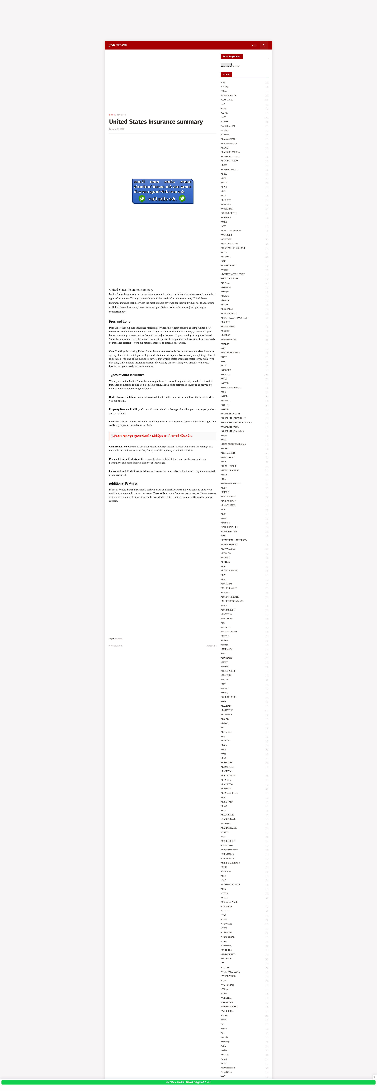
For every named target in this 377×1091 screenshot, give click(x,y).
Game (245, 435)
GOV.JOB (245, 374)
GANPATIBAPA (245, 339)
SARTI (245, 832)
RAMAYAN (245, 771)
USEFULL (245, 958)
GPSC (245, 378)
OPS (245, 701)
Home (112, 115)
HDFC (245, 448)
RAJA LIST (245, 762)
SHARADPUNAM (245, 849)
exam (245, 1028)
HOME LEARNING (245, 470)
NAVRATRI (245, 657)
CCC (245, 226)
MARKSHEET (245, 609)
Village (245, 989)
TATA (245, 919)
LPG (245, 575)
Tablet (245, 941)
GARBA (245, 343)
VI (245, 963)
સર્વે (245, 1076)
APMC (245, 112)
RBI (245, 797)
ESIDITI (245, 322)
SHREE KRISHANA (245, 862)
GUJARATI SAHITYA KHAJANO (245, 422)
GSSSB (245, 409)
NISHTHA (245, 675)
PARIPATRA (245, 710)
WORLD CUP (245, 1011)
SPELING (245, 871)
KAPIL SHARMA (245, 544)
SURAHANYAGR (245, 901)
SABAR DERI (245, 814)
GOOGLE (245, 370)
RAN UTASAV (245, 775)
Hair (245, 479)
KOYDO (245, 557)
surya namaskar (245, 1067)
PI (245, 727)
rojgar (245, 1063)
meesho (245, 1037)
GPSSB (245, 383)
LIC (245, 566)
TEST (245, 928)
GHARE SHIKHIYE (245, 352)
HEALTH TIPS (245, 452)
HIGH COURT (245, 457)
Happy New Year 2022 (245, 483)
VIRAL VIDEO (245, 976)
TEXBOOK (245, 932)
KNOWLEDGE (245, 548)
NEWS (245, 666)
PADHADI (245, 705)
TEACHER (245, 923)
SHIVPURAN (245, 854)
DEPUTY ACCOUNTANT (245, 274)
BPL (245, 191)
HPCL (245, 474)
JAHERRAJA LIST (245, 527)
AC (245, 104)
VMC (245, 980)
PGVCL (245, 723)
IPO (245, 513)
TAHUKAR (245, 906)
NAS (245, 653)
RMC (245, 806)
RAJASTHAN (245, 766)
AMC (245, 108)
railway (245, 1054)
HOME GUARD (245, 466)
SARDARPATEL (245, 827)
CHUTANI (245, 239)
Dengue (245, 291)
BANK (245, 147)
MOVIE (245, 636)
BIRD (245, 173)
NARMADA (245, 649)
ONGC (245, 692)
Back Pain (245, 204)
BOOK (245, 182)
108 (245, 82)
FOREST (245, 335)
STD (245, 888)
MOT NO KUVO (245, 631)
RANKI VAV (245, 784)
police (245, 1050)
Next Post (211, 645)
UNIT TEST (245, 950)
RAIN (245, 758)
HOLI (245, 461)
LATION (245, 561)
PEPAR (245, 718)
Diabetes (245, 296)
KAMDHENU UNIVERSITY (245, 540)
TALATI (245, 910)
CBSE (245, 221)
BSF (245, 195)
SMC (245, 867)
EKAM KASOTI (245, 313)
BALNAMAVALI (245, 143)
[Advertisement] (88, 20)
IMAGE (245, 492)
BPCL (245, 186)
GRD (245, 391)
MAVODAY (245, 614)
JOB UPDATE (118, 45)
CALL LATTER (245, 213)
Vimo (245, 993)
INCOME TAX (245, 496)
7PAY (245, 91)
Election (245, 330)
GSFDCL (245, 400)
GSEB (245, 396)
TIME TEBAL (245, 936)
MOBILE (245, 627)
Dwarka (245, 300)
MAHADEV (245, 592)
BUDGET (245, 200)
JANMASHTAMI (245, 531)
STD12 (245, 897)
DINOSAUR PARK (245, 278)
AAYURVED (245, 99)
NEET (245, 662)
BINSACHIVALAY (245, 169)
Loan (245, 579)
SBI (245, 836)
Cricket (245, 269)
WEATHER (245, 997)
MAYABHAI (245, 618)
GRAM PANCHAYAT (245, 387)
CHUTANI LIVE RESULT (245, 247)
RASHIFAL (245, 788)
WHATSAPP (245, 1002)
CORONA (245, 256)
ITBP (245, 518)
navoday (245, 1041)
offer (245, 1045)
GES (245, 348)
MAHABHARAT (245, 588)
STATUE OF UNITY (245, 884)
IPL (245, 509)
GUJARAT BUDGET (245, 413)
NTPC (245, 688)
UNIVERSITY (245, 954)
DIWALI (245, 282)
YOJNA (245, 1015)
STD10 (245, 893)
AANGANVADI (245, 95)
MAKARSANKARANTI (245, 601)
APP (245, 117)
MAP (245, 605)
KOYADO (245, 553)
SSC (245, 880)
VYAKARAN (245, 984)
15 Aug (245, 86)
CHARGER (245, 234)
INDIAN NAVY (245, 500)
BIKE (245, 165)
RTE (245, 810)
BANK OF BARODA (245, 152)
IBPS (245, 487)
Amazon (245, 134)
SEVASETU (245, 845)
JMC (245, 535)
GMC (245, 365)
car (245, 1024)
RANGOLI (245, 780)
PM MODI (245, 731)
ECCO (245, 304)
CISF (245, 252)
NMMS (245, 679)
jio (245, 1032)
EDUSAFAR (245, 308)
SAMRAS (245, 823)
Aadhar (245, 130)
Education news (245, 326)
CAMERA (245, 217)
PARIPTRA (245, 714)
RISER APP (245, 801)
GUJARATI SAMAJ (245, 426)
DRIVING (245, 287)
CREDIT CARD (245, 265)
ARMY (245, 121)
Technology (245, 945)
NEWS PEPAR (245, 670)
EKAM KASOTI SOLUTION (245, 317)
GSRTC (245, 405)
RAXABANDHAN (245, 792)
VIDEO (245, 967)
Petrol (245, 745)
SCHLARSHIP (245, 841)
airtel (245, 1019)
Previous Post (116, 645)
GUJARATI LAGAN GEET (245, 418)
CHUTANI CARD (245, 243)
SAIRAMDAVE (245, 819)
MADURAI (245, 583)
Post (245, 749)
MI (245, 622)
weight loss (245, 1072)
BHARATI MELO (245, 160)
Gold (245, 439)
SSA (245, 875)
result (245, 1059)
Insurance (121, 115)
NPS (245, 684)
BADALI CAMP (245, 138)
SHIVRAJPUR (245, 858)
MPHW (245, 640)
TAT (245, 915)
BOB (245, 178)
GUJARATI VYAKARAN (245, 431)
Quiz (245, 753)
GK (245, 361)
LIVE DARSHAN (245, 570)
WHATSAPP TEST (245, 1006)
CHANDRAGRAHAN (245, 230)
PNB (245, 736)
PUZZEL (245, 740)
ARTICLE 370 (245, 125)
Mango (245, 644)
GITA (245, 357)
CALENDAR (245, 208)
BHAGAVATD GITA (245, 156)
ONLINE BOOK (245, 697)
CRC (245, 261)
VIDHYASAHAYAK (245, 971)
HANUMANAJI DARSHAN (245, 444)
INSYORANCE (245, 505)
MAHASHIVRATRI (245, 596)
